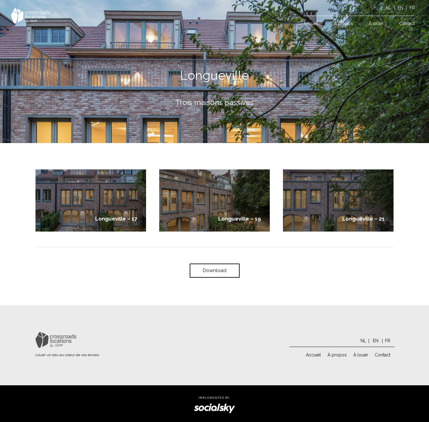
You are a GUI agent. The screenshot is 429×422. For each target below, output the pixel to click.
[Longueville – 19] (214, 200)
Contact (382, 354)
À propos (337, 354)
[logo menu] (30, 16)
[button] (387, 23)
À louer (360, 354)
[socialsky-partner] (214, 408)
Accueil (313, 354)
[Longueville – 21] (338, 200)
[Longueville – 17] (90, 200)
